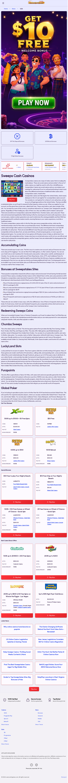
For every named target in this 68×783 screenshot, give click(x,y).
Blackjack (64, 777)
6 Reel (5, 741)
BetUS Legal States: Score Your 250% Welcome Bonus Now (51, 665)
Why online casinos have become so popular (17, 628)
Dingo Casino (51, 461)
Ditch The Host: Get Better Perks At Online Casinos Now (51, 653)
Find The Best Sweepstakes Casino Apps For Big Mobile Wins (17, 665)
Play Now (12, 200)
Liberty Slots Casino (19, 487)
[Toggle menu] (3, 3)
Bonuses (40, 713)
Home (6, 9)
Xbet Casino (16, 429)
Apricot (6, 718)
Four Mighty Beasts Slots (20, 484)
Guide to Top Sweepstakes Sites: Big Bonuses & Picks (17, 678)
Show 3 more (5, 744)
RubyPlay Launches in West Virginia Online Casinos (51, 678)
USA (39, 721)
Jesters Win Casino (52, 426)
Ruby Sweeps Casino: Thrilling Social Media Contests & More (17, 653)
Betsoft (6, 721)
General (40, 716)
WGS (5, 713)
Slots (2, 729)
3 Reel (5, 738)
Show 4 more (5, 724)
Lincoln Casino (17, 525)
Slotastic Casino (17, 605)
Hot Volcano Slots (46, 167)
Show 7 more (39, 724)
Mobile (40, 718)
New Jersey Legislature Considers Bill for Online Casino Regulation (50, 640)
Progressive (7, 735)
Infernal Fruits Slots (27, 167)
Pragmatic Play (8, 716)
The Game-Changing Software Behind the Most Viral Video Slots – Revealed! (51, 629)
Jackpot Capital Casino (24, 607)
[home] (36, 5)
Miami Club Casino (52, 490)
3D (4, 732)
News (13, 9)
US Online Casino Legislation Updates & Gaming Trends (17, 640)
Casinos (3, 710)
